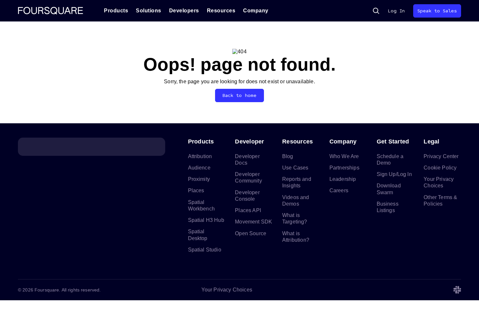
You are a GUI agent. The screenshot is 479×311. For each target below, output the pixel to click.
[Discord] (426, 290)
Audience (199, 167)
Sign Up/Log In (394, 174)
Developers (184, 10)
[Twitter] (410, 290)
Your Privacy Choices (226, 289)
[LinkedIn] (395, 290)
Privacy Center (441, 156)
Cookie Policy (440, 167)
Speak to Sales (437, 11)
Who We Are (344, 156)
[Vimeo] (441, 290)
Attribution (200, 156)
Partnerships (344, 167)
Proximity (199, 179)
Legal (431, 141)
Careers (338, 190)
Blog (287, 156)
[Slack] (457, 290)
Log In (396, 11)
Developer (249, 141)
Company (256, 10)
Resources (221, 10)
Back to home (240, 95)
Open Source (250, 233)
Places (196, 190)
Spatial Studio (204, 249)
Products (116, 10)
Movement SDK (253, 221)
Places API (248, 210)
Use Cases (295, 167)
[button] (376, 10)
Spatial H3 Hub (206, 220)
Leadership (342, 179)
